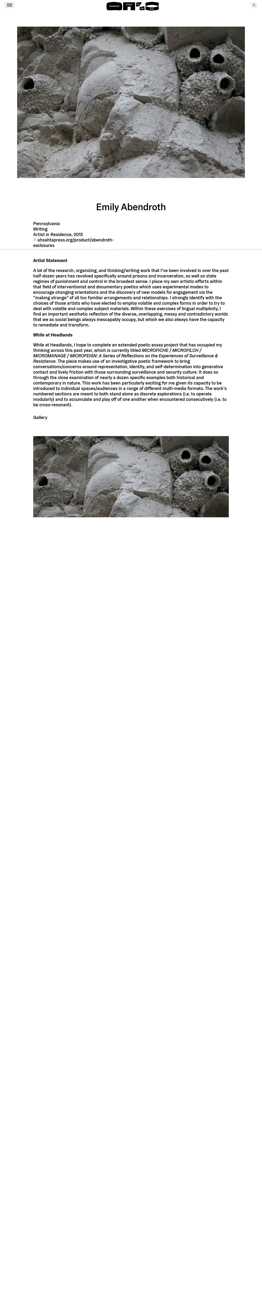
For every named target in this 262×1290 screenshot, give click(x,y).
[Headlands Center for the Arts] (132, 6)
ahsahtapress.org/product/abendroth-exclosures (73, 242)
